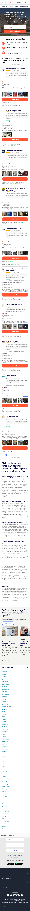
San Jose (4, 696)
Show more (26, 90)
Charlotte (4, 761)
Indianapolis (5, 724)
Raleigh (4, 766)
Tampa (4, 716)
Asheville (4, 759)
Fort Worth (5, 806)
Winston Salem (6, 769)
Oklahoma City (6, 779)
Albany (4, 754)
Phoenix (4, 674)
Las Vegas (4, 751)
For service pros (6, 878)
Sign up (15, 850)
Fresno (4, 679)
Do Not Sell (16, 900)
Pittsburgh (5, 789)
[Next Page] (27, 455)
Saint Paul (4, 744)
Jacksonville (5, 709)
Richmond (4, 819)
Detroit (4, 736)
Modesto (4, 686)
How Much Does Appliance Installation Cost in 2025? (9, 643)
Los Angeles (5, 684)
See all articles (8, 623)
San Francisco (6, 694)
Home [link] (3, 6)
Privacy (6, 900)
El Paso (4, 804)
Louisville (4, 726)
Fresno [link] (11, 6)
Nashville (4, 796)
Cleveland (4, 774)
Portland (4, 781)
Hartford (4, 701)
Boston (4, 734)
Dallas (3, 801)
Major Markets (7, 668)
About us (4, 887)
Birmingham (5, 671)
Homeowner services (8, 874)
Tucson (4, 676)
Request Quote (15, 99)
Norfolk (4, 816)
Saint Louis (5, 749)
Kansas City (5, 746)
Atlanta (4, 719)
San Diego (4, 691)
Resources (5, 883)
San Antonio (5, 811)
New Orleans (5, 729)
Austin (3, 799)
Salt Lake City (5, 814)
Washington (5, 704)
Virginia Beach (6, 821)
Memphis (4, 794)
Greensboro (5, 764)
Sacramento (5, 689)
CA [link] (7, 6)
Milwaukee (5, 829)
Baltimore (4, 731)
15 (23, 455)
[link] (15, 74)
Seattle (4, 824)
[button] (4, 94)
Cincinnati (4, 771)
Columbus (4, 776)
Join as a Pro (20, 2)
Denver (4, 699)
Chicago (4, 721)
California (11, 900)
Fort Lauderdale (6, 706)
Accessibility (22, 900)
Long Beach (5, 681)
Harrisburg (5, 784)
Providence (5, 791)
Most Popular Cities (6, 835)
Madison (4, 826)
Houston (4, 809)
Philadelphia (5, 786)
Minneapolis (5, 741)
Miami (3, 711)
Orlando (4, 714)
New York (4, 756)
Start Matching (15, 31)
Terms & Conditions (23, 902)
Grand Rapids (5, 739)
